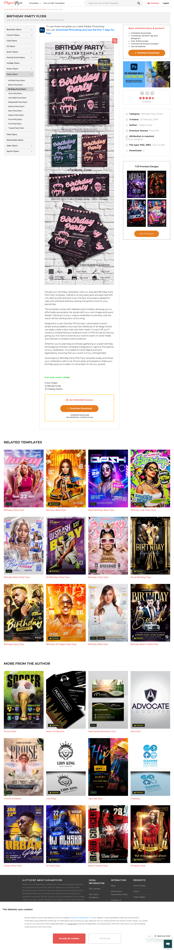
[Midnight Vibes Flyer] (136, 184)
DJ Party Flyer (53, 866)
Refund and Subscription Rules (119, 893)
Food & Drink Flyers (16, 57)
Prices (136, 891)
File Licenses (94, 889)
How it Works (139, 885)
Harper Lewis (145, 125)
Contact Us (116, 900)
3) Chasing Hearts (54, 389)
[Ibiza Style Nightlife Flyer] (136, 213)
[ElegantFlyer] (13, 3)
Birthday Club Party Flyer (143, 510)
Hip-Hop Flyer (95, 798)
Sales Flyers (12, 145)
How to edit (158, 145)
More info (154, 130)
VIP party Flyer (138, 866)
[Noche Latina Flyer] (157, 184)
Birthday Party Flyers (152, 114)
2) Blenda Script (53, 386)
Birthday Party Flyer (14, 510)
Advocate (136, 731)
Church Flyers (13, 35)
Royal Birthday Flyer (141, 577)
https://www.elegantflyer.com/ (81, 918)
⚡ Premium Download (79, 408)
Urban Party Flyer (13, 866)
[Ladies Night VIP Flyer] (157, 213)
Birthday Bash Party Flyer (17, 577)
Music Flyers (12, 69)
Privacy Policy (46, 927)
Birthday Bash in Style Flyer (144, 644)
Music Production (55, 731)
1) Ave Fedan (51, 383)
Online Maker (139, 897)
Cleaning (135, 798)
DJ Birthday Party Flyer (58, 577)
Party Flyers (12, 74)
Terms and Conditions (93, 896)
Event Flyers (12, 52)
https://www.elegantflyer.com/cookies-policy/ (94, 924)
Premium (154, 3)
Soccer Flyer (10, 731)
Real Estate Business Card (102, 731)
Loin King (51, 798)
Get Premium (147, 234)
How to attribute (134, 139)
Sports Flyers (13, 151)
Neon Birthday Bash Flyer (101, 510)
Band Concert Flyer (98, 866)
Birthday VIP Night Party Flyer (61, 644)
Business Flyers (14, 29)
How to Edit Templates (54, 3)
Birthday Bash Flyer (56, 510)
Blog (113, 885)
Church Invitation (12, 798)
